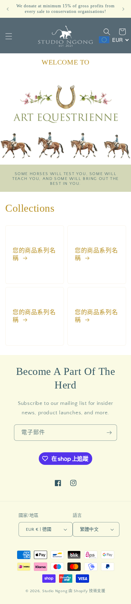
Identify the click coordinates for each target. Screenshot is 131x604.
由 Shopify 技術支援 (86, 591)
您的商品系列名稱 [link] (34, 254)
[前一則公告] (7, 9)
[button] (8, 36)
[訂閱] (109, 432)
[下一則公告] (123, 9)
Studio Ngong (54, 591)
